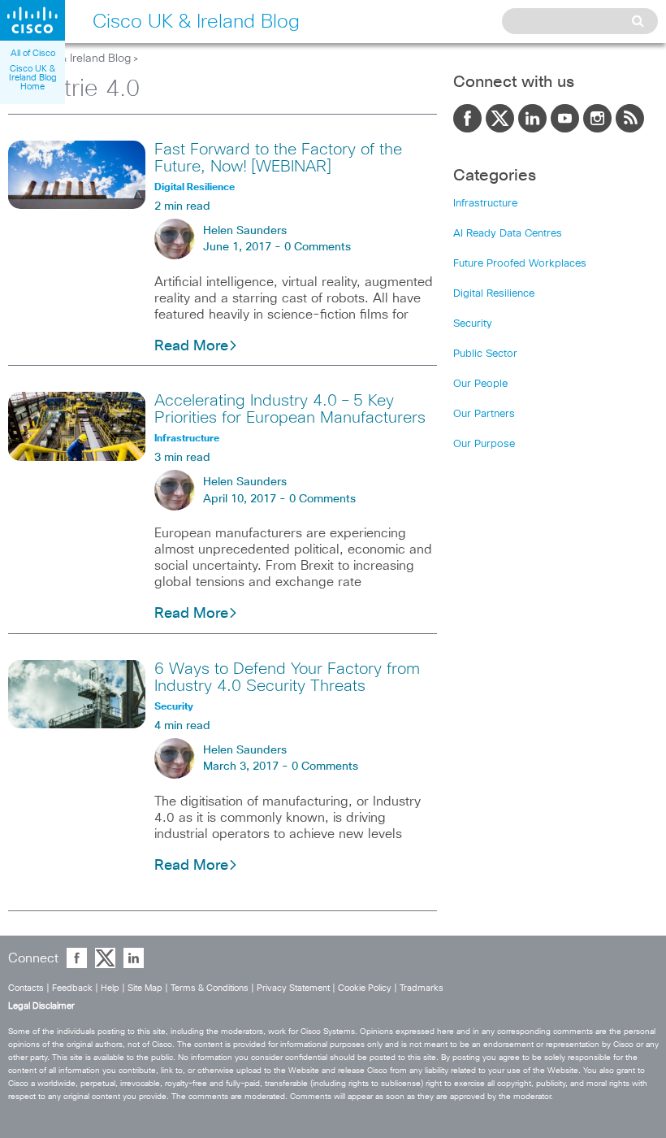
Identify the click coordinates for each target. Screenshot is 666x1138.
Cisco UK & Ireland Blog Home (33, 77)
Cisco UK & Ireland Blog (69, 58)
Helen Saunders (245, 231)
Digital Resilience (493, 294)
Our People (480, 384)
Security (472, 324)
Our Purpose (484, 444)
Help (110, 988)
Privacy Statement (293, 988)
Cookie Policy (364, 988)
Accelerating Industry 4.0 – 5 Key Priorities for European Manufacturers (290, 409)
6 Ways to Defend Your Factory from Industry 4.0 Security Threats (287, 677)
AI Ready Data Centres (507, 233)
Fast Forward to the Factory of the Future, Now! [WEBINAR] (278, 158)
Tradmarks (421, 988)
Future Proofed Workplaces (519, 263)
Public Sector (485, 354)
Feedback (72, 988)
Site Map (145, 988)
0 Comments (317, 247)
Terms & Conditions (210, 988)
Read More (191, 346)
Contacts (26, 988)
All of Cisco (33, 53)
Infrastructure (485, 203)
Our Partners (484, 414)
